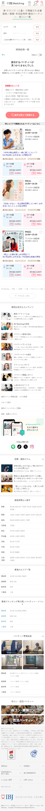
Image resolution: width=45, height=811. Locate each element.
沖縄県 (12, 560)
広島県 (17, 547)
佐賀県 (17, 558)
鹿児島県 (39, 558)
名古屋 (12, 576)
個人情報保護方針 (30, 773)
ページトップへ (24, 296)
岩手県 (12, 531)
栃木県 (39, 507)
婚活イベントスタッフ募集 (11, 408)
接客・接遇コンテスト (9, 414)
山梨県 (17, 536)
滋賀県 (27, 515)
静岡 (11, 581)
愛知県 (12, 520)
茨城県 (34, 507)
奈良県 (32, 515)
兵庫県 (22, 515)
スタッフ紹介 (6, 402)
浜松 (15, 581)
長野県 (22, 536)
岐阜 (11, 587)
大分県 (27, 558)
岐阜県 (22, 520)
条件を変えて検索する (24, 115)
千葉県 (24, 507)
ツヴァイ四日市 (15, 692)
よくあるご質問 (6, 780)
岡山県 (12, 547)
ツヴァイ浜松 (24, 681)
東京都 (12, 507)
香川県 (12, 552)
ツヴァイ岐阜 (14, 687)
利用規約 (27, 766)
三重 (11, 592)
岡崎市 (24, 576)
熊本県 (22, 558)
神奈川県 (18, 507)
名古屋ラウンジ (15, 673)
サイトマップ (5, 787)
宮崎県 (32, 558)
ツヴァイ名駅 (14, 676)
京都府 (17, 515)
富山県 (12, 541)
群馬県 (12, 509)
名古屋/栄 (18, 576)
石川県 (17, 541)
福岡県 (12, 558)
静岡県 (17, 520)
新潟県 (12, 536)
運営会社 (4, 766)
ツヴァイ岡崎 (33, 673)
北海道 (12, 525)
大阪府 (12, 515)
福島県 (22, 531)
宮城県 (17, 531)
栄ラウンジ (25, 673)
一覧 (42, 459)
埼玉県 (29, 507)
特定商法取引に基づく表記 (6, 773)
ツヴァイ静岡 (14, 681)
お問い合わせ (28, 780)
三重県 (27, 520)
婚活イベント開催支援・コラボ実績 (14, 397)
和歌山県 (39, 515)
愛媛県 (17, 552)
